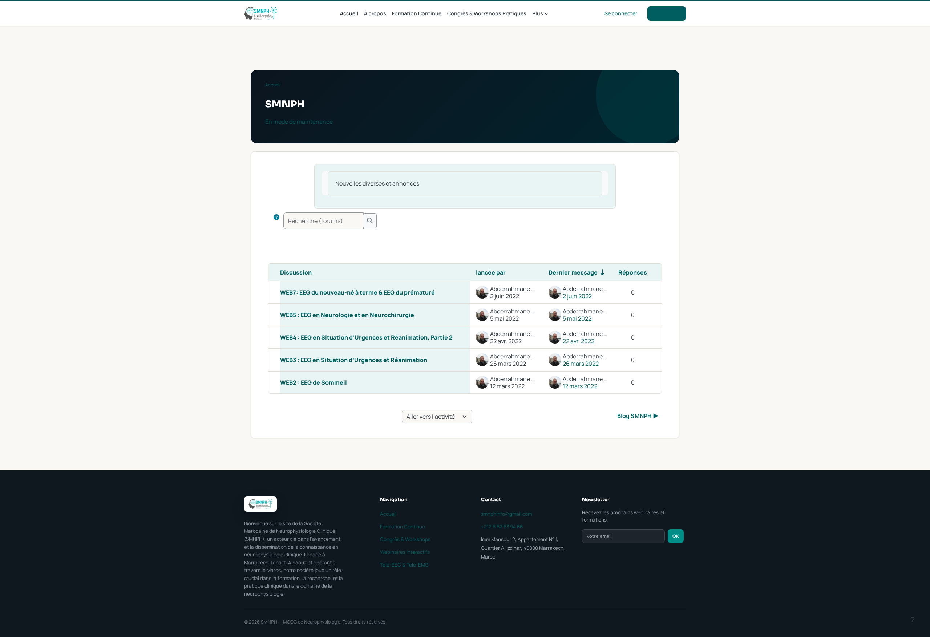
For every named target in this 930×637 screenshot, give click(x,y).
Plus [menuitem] (537, 13)
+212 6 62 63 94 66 (502, 526)
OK (675, 536)
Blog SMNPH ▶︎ (637, 416)
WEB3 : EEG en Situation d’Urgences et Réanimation (353, 360)
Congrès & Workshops (405, 539)
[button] (276, 220)
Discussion (296, 272)
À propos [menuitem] (375, 13)
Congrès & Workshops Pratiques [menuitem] (486, 13)
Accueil (272, 85)
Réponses (632, 272)
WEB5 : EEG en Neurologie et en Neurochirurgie (347, 315)
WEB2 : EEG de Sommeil (313, 382)
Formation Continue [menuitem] (416, 13)
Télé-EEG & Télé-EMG (404, 564)
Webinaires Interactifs (405, 552)
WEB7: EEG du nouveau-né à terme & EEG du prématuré (357, 292)
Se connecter (620, 13)
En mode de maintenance (299, 122)
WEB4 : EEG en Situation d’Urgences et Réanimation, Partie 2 (366, 337)
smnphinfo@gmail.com (506, 514)
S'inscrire (667, 13)
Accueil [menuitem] (349, 13)
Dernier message (573, 272)
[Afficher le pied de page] (912, 619)
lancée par (491, 272)
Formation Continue (402, 526)
